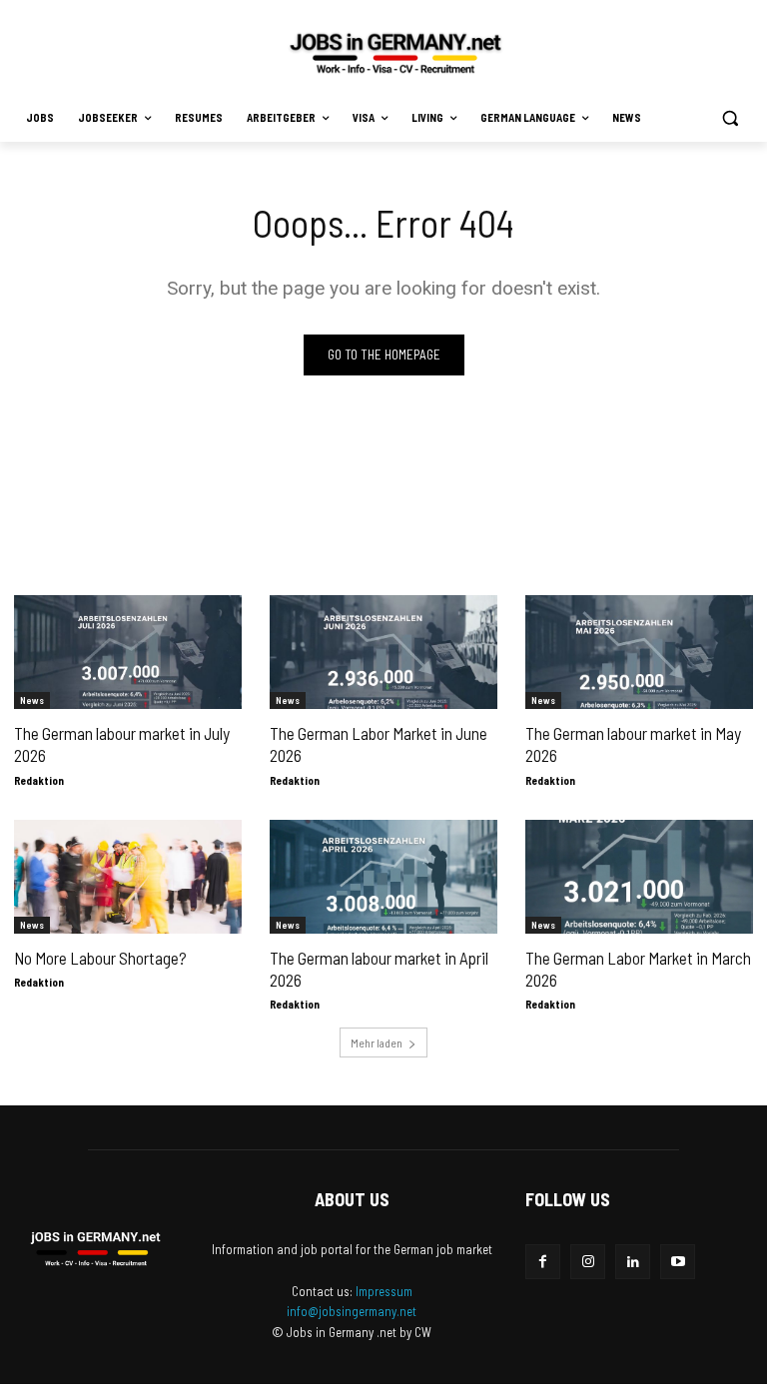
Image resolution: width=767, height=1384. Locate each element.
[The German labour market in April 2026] (383, 877)
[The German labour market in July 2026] (128, 652)
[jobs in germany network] (396, 53)
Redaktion (39, 780)
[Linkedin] (632, 1261)
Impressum (384, 1291)
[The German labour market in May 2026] (639, 652)
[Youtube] (677, 1261)
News (32, 700)
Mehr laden (376, 1042)
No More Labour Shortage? (100, 958)
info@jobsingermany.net (351, 1311)
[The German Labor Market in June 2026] (383, 652)
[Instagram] (587, 1261)
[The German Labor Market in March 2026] (639, 877)
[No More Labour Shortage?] (128, 877)
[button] (729, 118)
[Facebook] (542, 1261)
